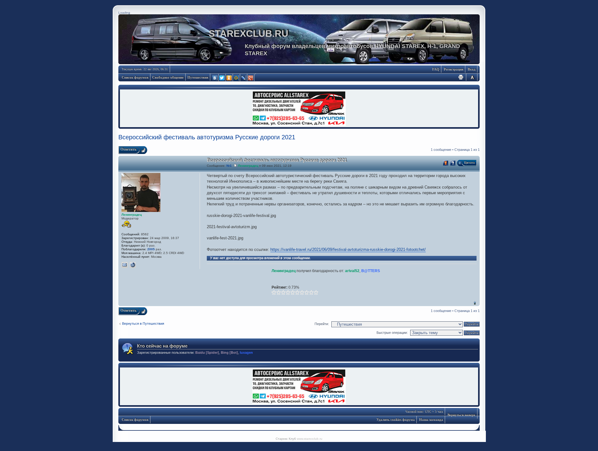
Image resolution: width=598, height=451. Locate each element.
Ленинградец (248, 165)
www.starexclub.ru (309, 438)
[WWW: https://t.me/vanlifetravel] (133, 265)
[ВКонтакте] (215, 78)
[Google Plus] (250, 78)
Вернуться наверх (475, 303)
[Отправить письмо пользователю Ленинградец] (124, 265)
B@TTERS (370, 271)
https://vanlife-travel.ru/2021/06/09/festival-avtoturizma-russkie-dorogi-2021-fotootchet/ (348, 249)
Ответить (128, 149)
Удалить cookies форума (396, 419)
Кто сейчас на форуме (162, 345)
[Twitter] (222, 78)
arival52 (352, 271)
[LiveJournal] (243, 78)
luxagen (246, 352)
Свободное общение (168, 77)
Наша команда (431, 419)
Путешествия (197, 77)
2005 (151, 249)
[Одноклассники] (229, 78)
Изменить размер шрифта (472, 77)
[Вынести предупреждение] (446, 163)
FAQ (435, 69)
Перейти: (322, 324)
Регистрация (453, 69)
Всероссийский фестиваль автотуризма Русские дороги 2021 (206, 137)
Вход (472, 69)
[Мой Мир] (236, 78)
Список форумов (135, 77)
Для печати (461, 77)
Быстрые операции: (392, 332)
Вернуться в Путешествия (143, 323)
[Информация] (453, 163)
